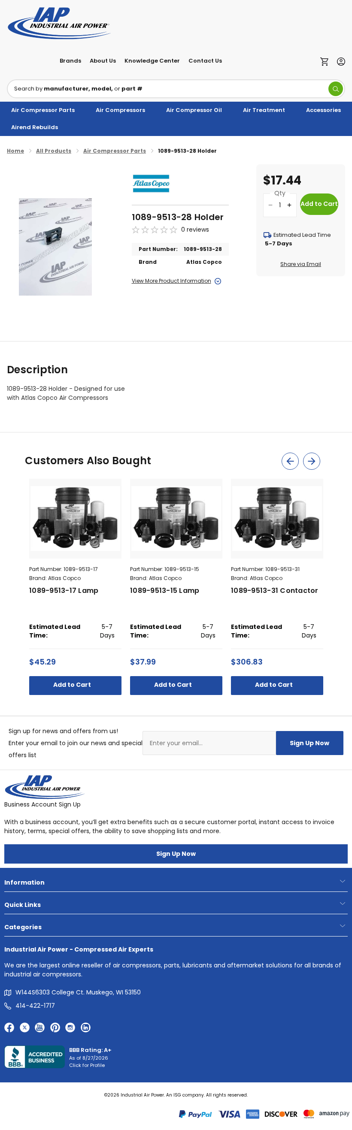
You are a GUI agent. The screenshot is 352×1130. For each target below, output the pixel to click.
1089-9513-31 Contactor (275, 590)
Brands (70, 61)
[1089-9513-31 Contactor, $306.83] (277, 518)
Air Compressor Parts (43, 110)
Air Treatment (264, 110)
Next (311, 461)
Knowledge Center (152, 61)
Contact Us (205, 61)
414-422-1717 (35, 1005)
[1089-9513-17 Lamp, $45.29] (75, 518)
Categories (23, 927)
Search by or (78, 89)
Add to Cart (72, 684)
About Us (103, 61)
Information (24, 882)
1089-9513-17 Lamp (63, 590)
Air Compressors (120, 110)
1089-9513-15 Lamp (164, 590)
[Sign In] (339, 60)
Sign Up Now (309, 743)
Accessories (323, 110)
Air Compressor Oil (194, 110)
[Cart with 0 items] (326, 60)
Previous (290, 461)
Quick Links (22, 904)
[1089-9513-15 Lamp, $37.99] (176, 518)
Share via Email (300, 264)
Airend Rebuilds (34, 127)
